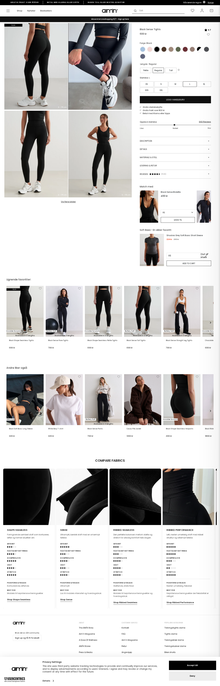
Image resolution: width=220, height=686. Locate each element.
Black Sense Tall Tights (136, 340)
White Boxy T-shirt (55, 429)
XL (204, 84)
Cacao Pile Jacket (134, 429)
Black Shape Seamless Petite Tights (102, 340)
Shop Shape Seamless (18, 599)
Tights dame (170, 633)
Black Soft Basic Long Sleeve (21, 429)
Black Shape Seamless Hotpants (179, 429)
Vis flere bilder (68, 201)
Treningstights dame (174, 627)
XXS (146, 90)
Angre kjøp (127, 652)
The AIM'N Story (86, 627)
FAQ (123, 633)
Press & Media (85, 652)
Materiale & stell (174, 157)
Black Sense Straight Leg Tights (179, 340)
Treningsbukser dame (175, 646)
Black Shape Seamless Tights (21, 340)
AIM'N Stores (85, 646)
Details (174, 149)
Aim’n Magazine (87, 633)
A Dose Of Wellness (88, 640)
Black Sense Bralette (171, 192)
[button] (179, 70)
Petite (145, 70)
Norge (211, 2)
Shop (19, 10)
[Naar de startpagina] (110, 11)
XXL (161, 90)
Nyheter (31, 10)
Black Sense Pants (95, 429)
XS (146, 84)
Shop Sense (66, 599)
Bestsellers (46, 10)
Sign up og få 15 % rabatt (27, 638)
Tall (171, 70)
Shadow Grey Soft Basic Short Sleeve (185, 235)
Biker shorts (170, 652)
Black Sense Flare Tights (58, 340)
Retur (124, 646)
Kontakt (125, 627)
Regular (158, 70)
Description (174, 141)
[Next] (208, 206)
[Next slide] (212, 497)
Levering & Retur (174, 165)
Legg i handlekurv (18, 351)
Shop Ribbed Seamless (125, 602)
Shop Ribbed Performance (180, 602)
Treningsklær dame (174, 640)
